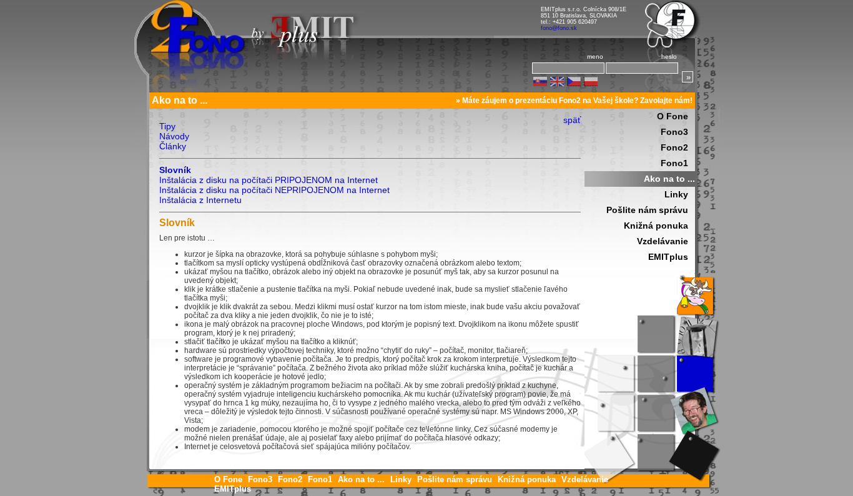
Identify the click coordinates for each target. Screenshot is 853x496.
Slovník (175, 170)
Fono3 (674, 132)
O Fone (672, 116)
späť (572, 120)
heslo (669, 56)
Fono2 (674, 147)
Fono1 (674, 163)
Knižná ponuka (656, 226)
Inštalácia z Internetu (200, 200)
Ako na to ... (669, 179)
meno (595, 56)
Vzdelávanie (662, 241)
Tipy (167, 126)
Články (172, 146)
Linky (676, 194)
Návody (174, 136)
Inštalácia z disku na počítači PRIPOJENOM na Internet (268, 180)
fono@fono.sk (559, 28)
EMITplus (668, 257)
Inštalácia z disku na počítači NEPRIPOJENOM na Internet (274, 190)
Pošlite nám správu (647, 210)
